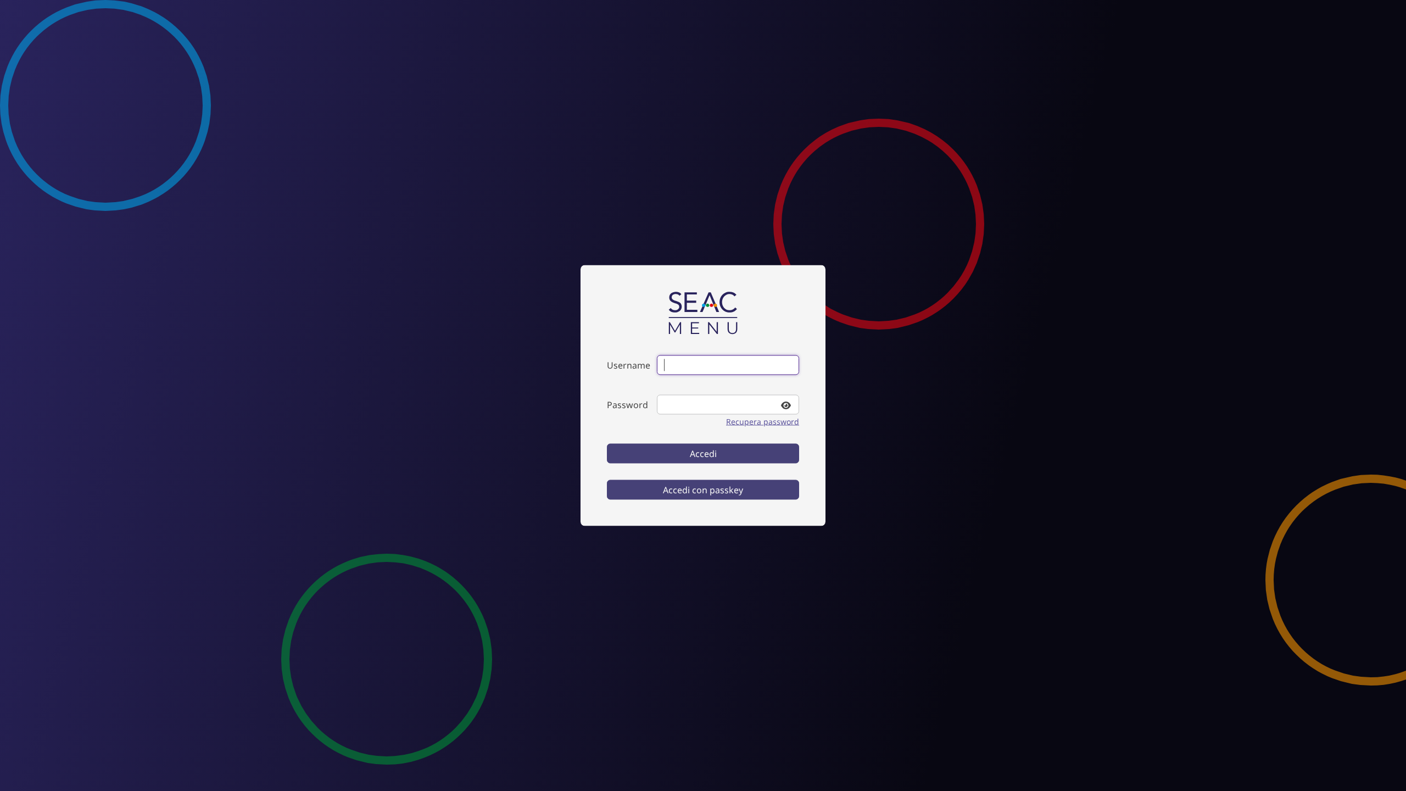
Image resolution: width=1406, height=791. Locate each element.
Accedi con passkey (703, 490)
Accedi (703, 454)
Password (627, 405)
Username (628, 365)
